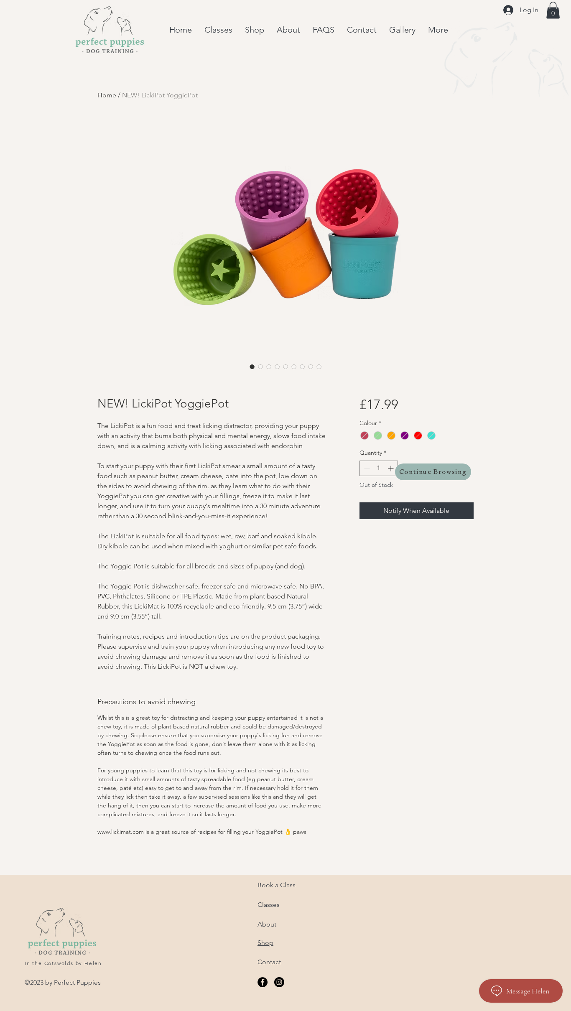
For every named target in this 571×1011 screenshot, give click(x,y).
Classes (268, 905)
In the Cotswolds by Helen (63, 963)
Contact (269, 962)
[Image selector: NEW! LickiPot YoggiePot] (252, 366)
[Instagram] (279, 982)
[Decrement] (366, 468)
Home (106, 95)
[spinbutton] (378, 468)
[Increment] (391, 468)
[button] (553, 10)
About (266, 924)
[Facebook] (262, 982)
